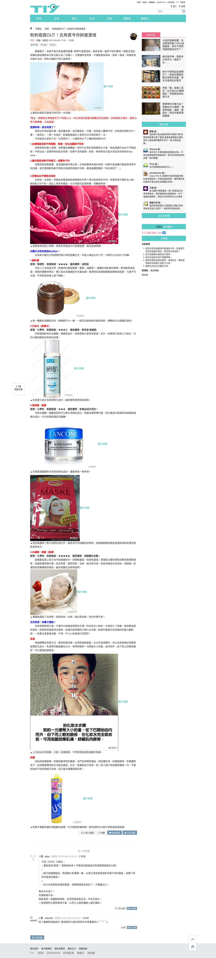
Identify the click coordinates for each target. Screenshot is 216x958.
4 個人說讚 (88, 832)
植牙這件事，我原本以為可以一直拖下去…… (173, 59)
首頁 (38, 18)
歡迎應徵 (155, 270)
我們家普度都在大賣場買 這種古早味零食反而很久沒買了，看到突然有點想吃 (163, 207)
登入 (174, 6)
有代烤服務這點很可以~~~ (161, 166)
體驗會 (127, 18)
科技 (109, 18)
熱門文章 (151, 34)
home (192, 946)
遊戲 (149, 232)
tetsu (47, 856)
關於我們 (34, 948)
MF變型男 (171, 2)
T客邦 (139, 2)
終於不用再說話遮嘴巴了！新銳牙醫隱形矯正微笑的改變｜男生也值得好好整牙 (173, 76)
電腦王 (144, 2)
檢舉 (71, 40)
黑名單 (145, 274)
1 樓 (41, 856)
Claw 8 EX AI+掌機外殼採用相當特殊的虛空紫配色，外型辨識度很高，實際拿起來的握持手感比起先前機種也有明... (163, 178)
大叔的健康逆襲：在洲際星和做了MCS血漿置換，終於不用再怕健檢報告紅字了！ (173, 45)
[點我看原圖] (67, 86)
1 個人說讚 (121, 908)
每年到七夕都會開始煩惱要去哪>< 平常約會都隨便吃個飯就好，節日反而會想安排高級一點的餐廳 (163, 154)
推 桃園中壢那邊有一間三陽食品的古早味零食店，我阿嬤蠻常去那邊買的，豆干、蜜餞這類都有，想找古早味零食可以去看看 (163, 193)
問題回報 (83, 948)
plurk (54, 45)
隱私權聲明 (60, 948)
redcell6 (49, 918)
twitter (44, 45)
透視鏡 (182, 2)
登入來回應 (37, 937)
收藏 (102, 832)
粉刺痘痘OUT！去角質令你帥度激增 (68, 28)
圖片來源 (108, 86)
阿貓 (38, 40)
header (192, 939)
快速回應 (115, 832)
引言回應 (130, 832)
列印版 (35, 45)
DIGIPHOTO (161, 2)
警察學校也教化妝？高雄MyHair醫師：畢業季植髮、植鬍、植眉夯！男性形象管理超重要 (173, 109)
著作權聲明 (46, 948)
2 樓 (41, 918)
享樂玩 (38, 28)
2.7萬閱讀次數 (18, 388)
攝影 (154, 232)
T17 (45, 8)
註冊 (182, 6)
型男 (74, 18)
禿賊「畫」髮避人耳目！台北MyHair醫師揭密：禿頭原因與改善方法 (173, 92)
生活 (91, 18)
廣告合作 (72, 948)
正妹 (56, 18)
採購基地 (152, 2)
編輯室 (145, 18)
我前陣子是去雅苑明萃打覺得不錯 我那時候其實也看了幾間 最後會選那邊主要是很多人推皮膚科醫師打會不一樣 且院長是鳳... (163, 138)
